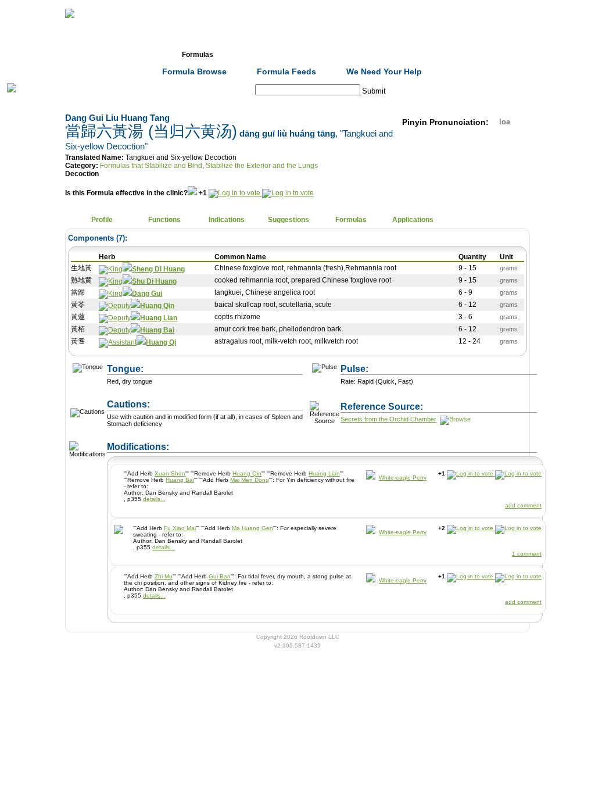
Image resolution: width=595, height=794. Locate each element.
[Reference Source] (454, 419)
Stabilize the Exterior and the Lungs (262, 166)
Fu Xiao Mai (180, 528)
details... (154, 499)
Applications (412, 220)
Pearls (446, 55)
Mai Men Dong (249, 480)
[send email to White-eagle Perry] (370, 477)
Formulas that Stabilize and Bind (151, 166)
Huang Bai (180, 480)
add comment (523, 505)
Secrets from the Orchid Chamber (388, 419)
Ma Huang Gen (252, 528)
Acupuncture (259, 55)
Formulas (197, 55)
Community (384, 55)
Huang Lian (324, 473)
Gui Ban (220, 576)
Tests (322, 55)
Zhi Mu (164, 576)
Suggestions (288, 220)
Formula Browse (194, 71)
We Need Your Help (384, 71)
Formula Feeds (286, 71)
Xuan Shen (170, 473)
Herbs (135, 55)
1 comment (527, 553)
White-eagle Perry (402, 477)
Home (73, 55)
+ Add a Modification (235, 441)
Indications (227, 220)
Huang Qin (246, 473)
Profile (102, 220)
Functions (164, 220)
